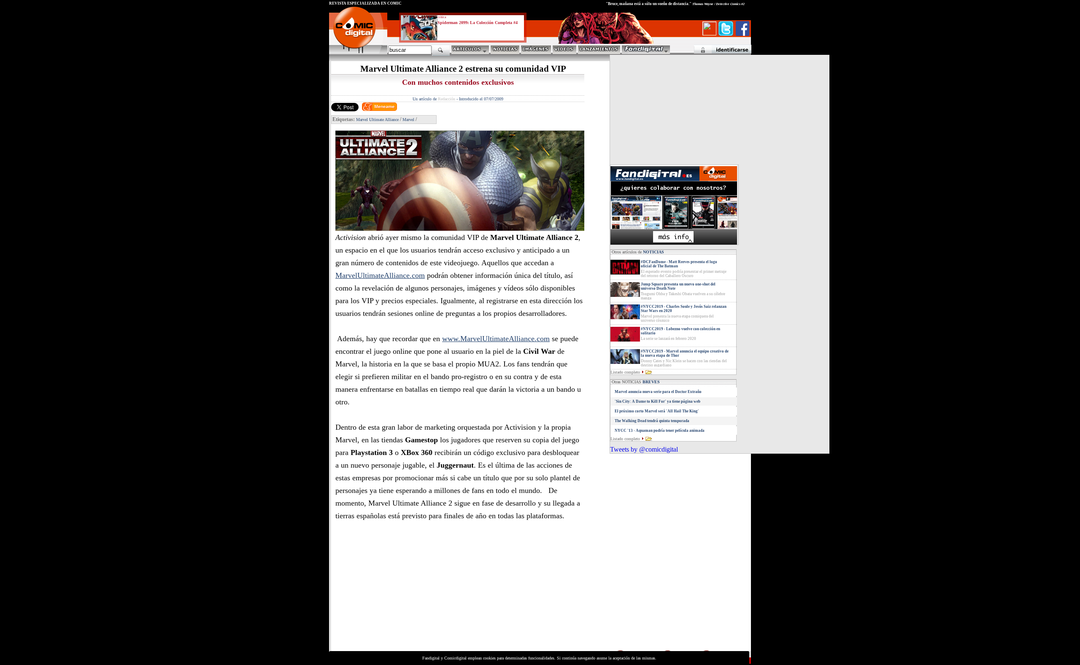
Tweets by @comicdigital (644, 449)
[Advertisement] (407, 590)
